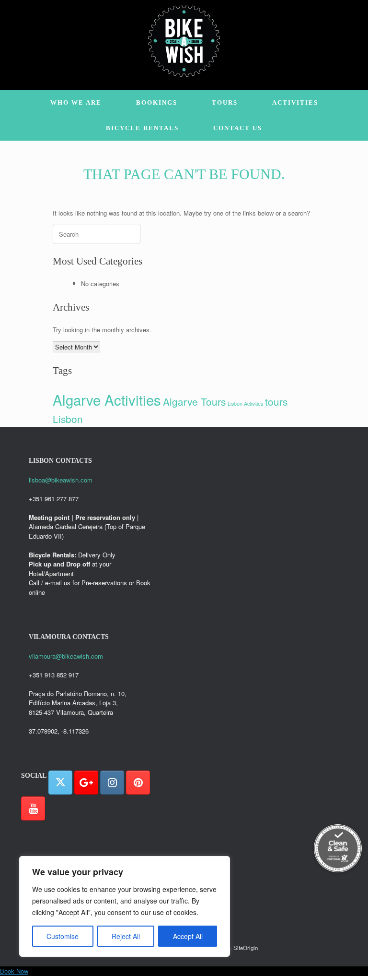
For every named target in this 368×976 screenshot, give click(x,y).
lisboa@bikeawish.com (60, 479)
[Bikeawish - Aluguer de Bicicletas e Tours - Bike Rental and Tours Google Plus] (86, 783)
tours (225, 102)
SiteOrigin (245, 948)
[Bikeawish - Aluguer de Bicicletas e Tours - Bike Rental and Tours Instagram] (112, 783)
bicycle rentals (142, 128)
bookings (156, 102)
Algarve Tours (194, 401)
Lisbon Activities (245, 403)
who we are (76, 102)
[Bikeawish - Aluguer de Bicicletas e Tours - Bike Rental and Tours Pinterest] (138, 783)
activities (295, 102)
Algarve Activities (107, 399)
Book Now (14, 971)
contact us (237, 128)
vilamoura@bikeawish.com (66, 656)
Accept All (188, 936)
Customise (62, 936)
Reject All (126, 936)
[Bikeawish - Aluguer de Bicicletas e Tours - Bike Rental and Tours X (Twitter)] (60, 783)
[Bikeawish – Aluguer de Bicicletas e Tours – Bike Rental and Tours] (184, 41)
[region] (124, 906)
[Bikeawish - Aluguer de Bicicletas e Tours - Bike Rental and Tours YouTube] (33, 808)
